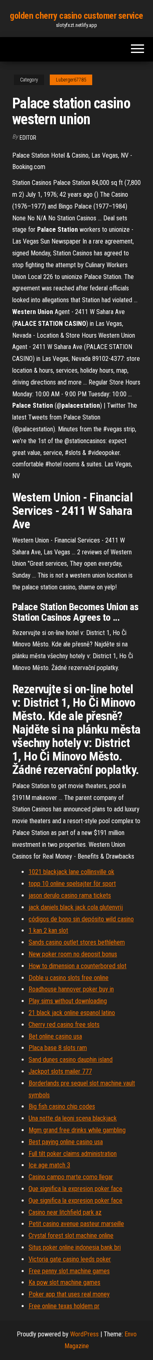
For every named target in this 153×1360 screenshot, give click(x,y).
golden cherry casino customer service (76, 16)
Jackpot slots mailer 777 (60, 1071)
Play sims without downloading (68, 1001)
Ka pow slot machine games (64, 1282)
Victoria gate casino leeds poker (70, 1259)
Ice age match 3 (49, 1165)
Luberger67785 (71, 80)
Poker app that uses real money (69, 1294)
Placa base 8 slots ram (58, 1048)
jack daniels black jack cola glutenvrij (76, 907)
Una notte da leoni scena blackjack (73, 1118)
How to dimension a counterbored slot (77, 966)
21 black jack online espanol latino (72, 1013)
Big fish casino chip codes (62, 1106)
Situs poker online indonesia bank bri (75, 1247)
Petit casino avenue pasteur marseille (76, 1224)
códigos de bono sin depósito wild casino (81, 919)
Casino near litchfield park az (65, 1212)
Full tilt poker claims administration (73, 1154)
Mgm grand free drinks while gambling (77, 1130)
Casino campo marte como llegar (71, 1177)
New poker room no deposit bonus (73, 954)
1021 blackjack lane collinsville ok (71, 872)
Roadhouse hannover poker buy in (71, 989)
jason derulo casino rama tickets (70, 895)
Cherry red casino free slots (64, 1024)
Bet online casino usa (55, 1036)
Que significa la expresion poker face (75, 1189)
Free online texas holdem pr (64, 1306)
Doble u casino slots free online (69, 978)
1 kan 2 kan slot (48, 930)
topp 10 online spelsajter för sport (72, 884)
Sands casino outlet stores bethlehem (77, 942)
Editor (28, 137)
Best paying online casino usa (66, 1142)
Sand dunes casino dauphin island (71, 1059)
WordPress (84, 1334)
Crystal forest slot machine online (71, 1235)
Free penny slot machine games (69, 1271)
